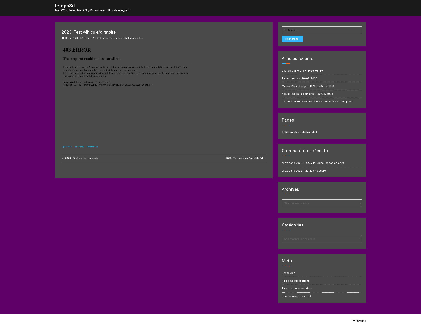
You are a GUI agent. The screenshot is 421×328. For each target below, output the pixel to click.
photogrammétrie (133, 38)
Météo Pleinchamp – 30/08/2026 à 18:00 (309, 86)
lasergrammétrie (114, 38)
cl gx (87, 38)
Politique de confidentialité (299, 132)
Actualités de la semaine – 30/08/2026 (307, 93)
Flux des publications (296, 280)
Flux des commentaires (297, 288)
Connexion (288, 273)
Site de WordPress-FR (296, 296)
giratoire (67, 147)
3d (103, 38)
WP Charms (359, 321)
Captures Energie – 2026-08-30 (302, 70)
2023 (98, 38)
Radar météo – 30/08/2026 (299, 78)
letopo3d (65, 6)
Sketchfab (92, 147)
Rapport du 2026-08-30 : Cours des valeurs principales (317, 101)
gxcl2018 (80, 147)
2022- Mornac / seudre (311, 170)
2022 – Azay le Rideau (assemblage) (320, 163)
